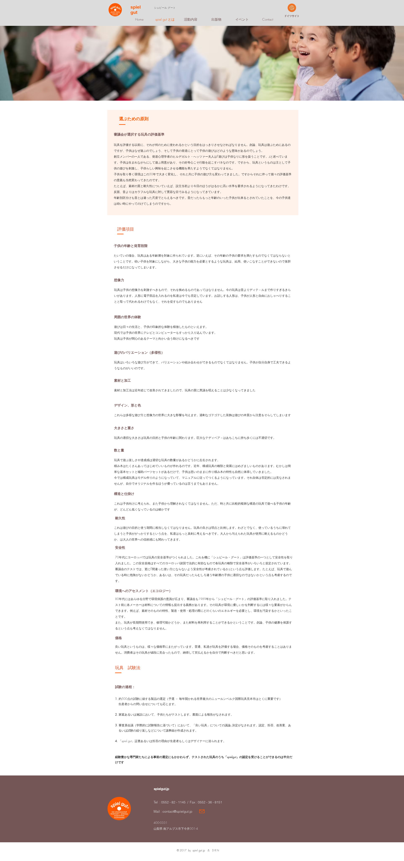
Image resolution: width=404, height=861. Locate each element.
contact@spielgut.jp (177, 811)
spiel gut (135, 9)
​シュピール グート (164, 7)
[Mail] (202, 811)
